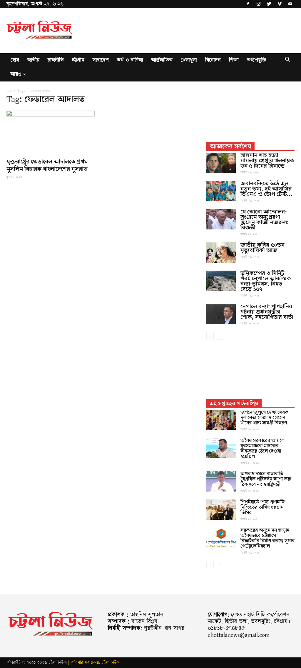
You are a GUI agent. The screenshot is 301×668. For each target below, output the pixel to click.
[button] (287, 61)
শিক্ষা (234, 60)
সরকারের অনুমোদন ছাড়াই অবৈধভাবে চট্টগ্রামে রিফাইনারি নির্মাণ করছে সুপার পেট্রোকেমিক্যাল (267, 538)
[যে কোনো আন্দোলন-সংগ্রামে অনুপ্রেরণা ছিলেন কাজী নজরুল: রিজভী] (221, 219)
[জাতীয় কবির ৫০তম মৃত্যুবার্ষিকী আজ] (221, 252)
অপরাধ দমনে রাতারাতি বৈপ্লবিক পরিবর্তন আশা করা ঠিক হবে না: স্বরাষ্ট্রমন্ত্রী (265, 479)
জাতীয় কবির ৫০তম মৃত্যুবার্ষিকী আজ (262, 247)
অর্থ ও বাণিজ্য (130, 60)
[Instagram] (258, 4)
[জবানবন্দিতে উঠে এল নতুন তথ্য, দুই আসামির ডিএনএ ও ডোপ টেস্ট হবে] (221, 191)
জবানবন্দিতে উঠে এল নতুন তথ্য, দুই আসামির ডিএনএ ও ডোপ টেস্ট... (266, 188)
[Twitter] (269, 4)
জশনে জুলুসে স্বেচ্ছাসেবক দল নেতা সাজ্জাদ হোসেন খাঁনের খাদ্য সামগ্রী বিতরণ (264, 418)
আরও (16, 74)
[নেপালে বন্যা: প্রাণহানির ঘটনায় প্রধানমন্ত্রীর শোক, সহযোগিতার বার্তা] (221, 314)
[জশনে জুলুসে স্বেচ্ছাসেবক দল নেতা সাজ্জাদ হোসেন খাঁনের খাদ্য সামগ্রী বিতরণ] (221, 420)
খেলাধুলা (189, 60)
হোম (15, 60)
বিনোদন (213, 60)
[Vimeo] (279, 4)
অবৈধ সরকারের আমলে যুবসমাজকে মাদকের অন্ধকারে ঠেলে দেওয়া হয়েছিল (262, 448)
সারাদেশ (101, 60)
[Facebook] (247, 4)
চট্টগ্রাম (78, 60)
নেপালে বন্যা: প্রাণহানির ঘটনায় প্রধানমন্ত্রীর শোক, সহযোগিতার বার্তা (266, 311)
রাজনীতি (56, 60)
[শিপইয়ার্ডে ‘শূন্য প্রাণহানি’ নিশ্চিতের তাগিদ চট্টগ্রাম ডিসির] (221, 509)
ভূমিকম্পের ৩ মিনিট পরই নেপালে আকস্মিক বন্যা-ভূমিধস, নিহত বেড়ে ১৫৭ (265, 281)
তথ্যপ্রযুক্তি (256, 60)
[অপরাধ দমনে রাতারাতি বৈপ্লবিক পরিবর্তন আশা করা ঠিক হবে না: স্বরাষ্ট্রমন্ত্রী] (221, 481)
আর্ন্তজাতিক (162, 60)
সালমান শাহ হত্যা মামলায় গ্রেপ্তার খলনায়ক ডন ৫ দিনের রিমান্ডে (267, 160)
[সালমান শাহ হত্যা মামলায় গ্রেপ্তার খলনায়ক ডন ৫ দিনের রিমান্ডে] (221, 163)
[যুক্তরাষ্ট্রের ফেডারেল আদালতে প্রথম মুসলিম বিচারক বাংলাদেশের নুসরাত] (50, 132)
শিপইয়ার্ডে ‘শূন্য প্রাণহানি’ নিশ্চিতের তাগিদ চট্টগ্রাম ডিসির (263, 507)
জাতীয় (33, 60)
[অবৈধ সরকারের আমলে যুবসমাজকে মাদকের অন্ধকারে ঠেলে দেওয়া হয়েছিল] (221, 448)
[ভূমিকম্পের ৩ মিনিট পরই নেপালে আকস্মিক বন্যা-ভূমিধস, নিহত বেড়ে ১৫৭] (221, 281)
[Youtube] (290, 4)
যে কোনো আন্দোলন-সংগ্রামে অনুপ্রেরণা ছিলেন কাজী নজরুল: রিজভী (264, 220)
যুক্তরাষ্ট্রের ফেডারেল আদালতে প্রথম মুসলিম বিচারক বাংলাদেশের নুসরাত (47, 165)
